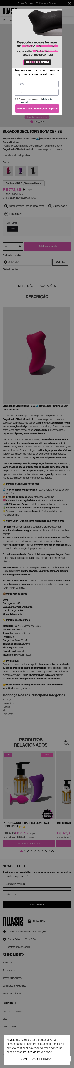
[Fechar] (55, 15)
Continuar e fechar (37, 1058)
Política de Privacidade (37, 1052)
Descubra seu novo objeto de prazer (37, 108)
